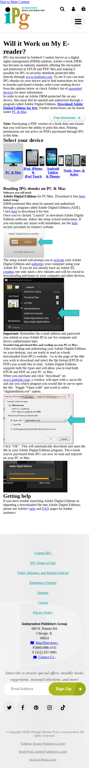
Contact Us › (47, 657)
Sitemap (42, 593)
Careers (43, 602)
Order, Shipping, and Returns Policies (43, 573)
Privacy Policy (43, 612)
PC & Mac (19, 112)
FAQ (45, 508)
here (82, 196)
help (75, 223)
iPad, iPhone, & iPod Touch (33, 172)
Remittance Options (42, 583)
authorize (37, 264)
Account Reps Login (42, 760)
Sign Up (64, 689)
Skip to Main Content (14, 2)
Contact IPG (42, 553)
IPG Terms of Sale (43, 563)
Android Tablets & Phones (53, 172)
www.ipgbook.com (39, 77)
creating (8, 271)
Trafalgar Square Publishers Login (43, 744)
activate (59, 260)
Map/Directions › (47, 643)
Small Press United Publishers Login (43, 752)
